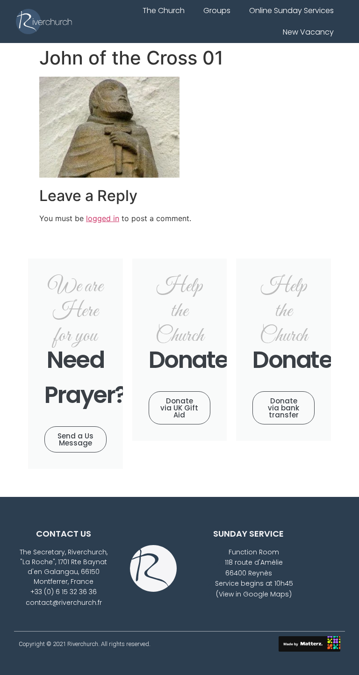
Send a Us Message (75, 439)
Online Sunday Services (291, 10)
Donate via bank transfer (283, 408)
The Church (164, 10)
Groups (216, 10)
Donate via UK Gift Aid (179, 408)
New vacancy (308, 32)
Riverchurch (82, 643)
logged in (102, 218)
